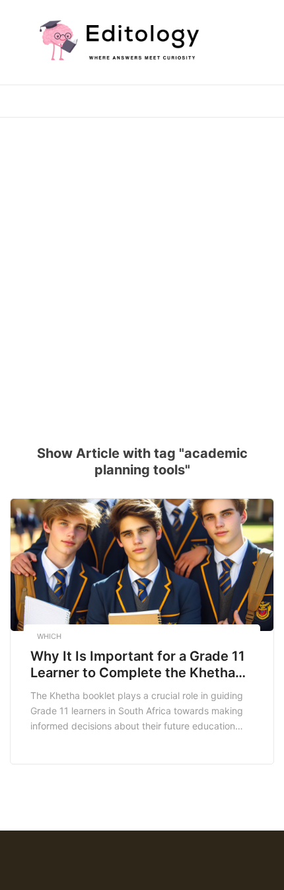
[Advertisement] (142, 273)
